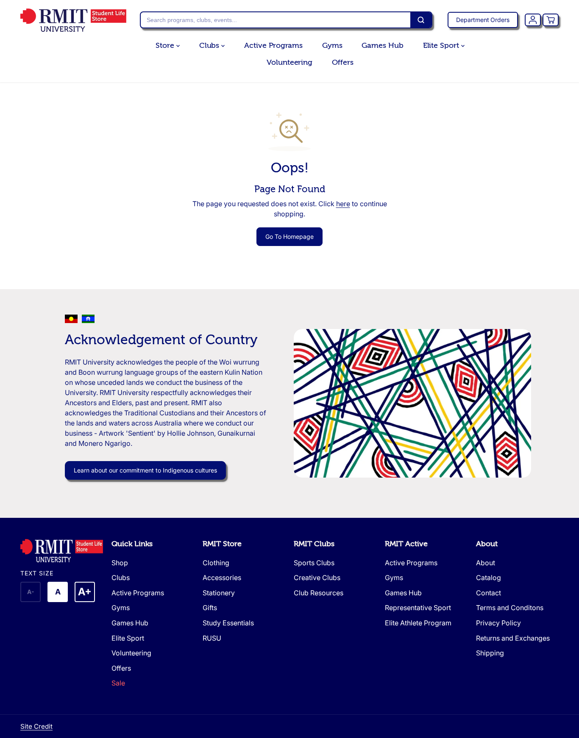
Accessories (222, 577)
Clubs (210, 45)
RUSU (212, 638)
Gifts (210, 607)
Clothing (216, 562)
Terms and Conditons (509, 607)
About (487, 543)
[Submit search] (420, 20)
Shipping (490, 653)
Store (166, 45)
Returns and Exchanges (513, 638)
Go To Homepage (289, 236)
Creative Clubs (317, 577)
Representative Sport (418, 607)
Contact (488, 593)
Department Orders (482, 19)
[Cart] (550, 20)
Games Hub (382, 45)
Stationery (219, 593)
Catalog (488, 577)
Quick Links (132, 543)
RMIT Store (222, 543)
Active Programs (273, 45)
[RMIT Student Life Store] (73, 20)
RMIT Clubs (314, 543)
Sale (118, 683)
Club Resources (318, 593)
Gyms (332, 45)
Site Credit (36, 726)
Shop (119, 562)
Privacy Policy (498, 623)
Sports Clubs (314, 562)
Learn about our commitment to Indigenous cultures (145, 470)
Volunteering (289, 62)
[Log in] (532, 20)
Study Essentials (228, 623)
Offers (342, 62)
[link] (61, 550)
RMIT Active (406, 543)
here (343, 203)
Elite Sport (442, 45)
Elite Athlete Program (418, 623)
